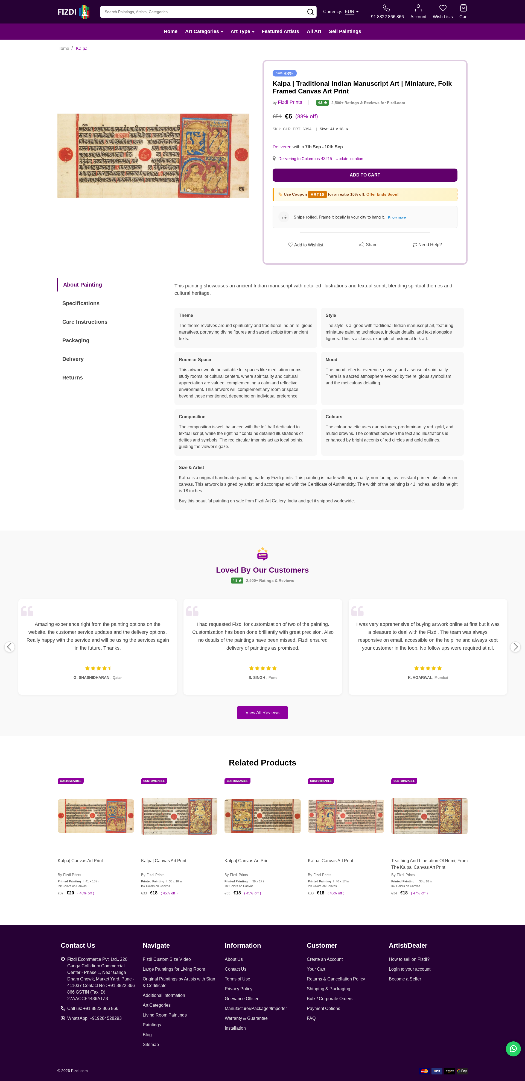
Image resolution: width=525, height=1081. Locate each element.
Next (515, 646)
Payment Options (323, 1008)
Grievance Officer (241, 998)
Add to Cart (365, 175)
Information (243, 945)
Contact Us (235, 969)
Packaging (75, 340)
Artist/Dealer (408, 945)
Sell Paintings (345, 31)
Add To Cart (102, 909)
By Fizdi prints (69, 875)
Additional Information (164, 995)
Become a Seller (405, 979)
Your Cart (316, 969)
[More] (222, 31)
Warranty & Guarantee (246, 1018)
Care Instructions (84, 322)
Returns (72, 378)
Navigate (156, 945)
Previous (9, 646)
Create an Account (325, 959)
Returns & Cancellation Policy (336, 979)
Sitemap (151, 1044)
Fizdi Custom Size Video (167, 959)
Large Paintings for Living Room (174, 969)
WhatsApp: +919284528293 (94, 1018)
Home (170, 31)
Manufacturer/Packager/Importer (256, 1008)
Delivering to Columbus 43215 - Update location (320, 159)
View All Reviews (262, 712)
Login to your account (409, 969)
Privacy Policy (238, 988)
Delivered (282, 147)
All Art (314, 31)
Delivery (73, 359)
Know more (397, 217)
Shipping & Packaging (328, 988)
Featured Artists (280, 31)
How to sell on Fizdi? (409, 959)
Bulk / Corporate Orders (329, 998)
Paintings (152, 1025)
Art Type (240, 31)
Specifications (81, 303)
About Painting (82, 285)
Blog (147, 1034)
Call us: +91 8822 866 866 (92, 1008)
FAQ (311, 1018)
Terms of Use (237, 979)
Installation (235, 1028)
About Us (234, 959)
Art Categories (202, 31)
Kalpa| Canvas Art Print (80, 860)
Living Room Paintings (165, 1015)
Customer (322, 945)
